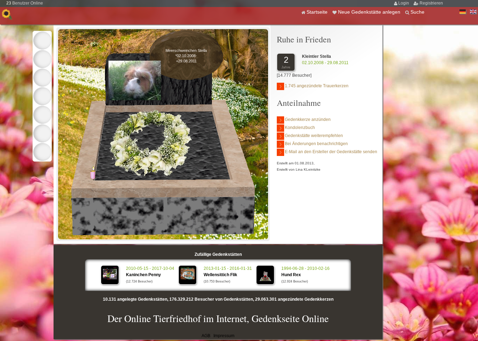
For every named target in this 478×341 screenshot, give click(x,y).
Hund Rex (291, 274)
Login (404, 3)
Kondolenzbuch (300, 127)
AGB (206, 335)
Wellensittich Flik (220, 274)
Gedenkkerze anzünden (308, 119)
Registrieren (431, 3)
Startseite (318, 12)
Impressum (223, 335)
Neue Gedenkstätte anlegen (370, 12)
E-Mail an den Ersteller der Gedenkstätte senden (331, 151)
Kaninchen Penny (143, 274)
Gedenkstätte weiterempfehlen (314, 135)
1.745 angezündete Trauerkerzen (317, 85)
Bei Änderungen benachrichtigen (316, 143)
